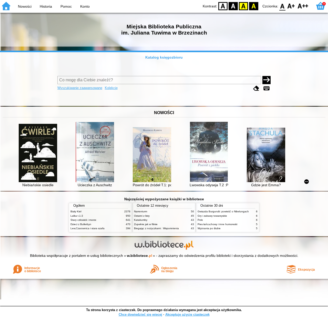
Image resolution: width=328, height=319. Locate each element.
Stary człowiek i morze (83, 219)
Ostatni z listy (142, 215)
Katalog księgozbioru (164, 57)
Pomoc (66, 6)
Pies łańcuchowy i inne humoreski (217, 224)
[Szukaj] (266, 80)
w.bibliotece (139, 256)
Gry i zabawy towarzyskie (212, 215)
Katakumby (140, 219)
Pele (200, 219)
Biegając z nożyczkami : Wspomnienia (156, 228)
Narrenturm (140, 211)
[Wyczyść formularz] (256, 88)
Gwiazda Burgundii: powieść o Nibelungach (223, 211)
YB (243, 6)
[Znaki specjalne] (266, 88)
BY (254, 6)
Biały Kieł (75, 211)
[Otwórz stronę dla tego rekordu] (39, 153)
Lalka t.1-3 (76, 215)
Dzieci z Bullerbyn (80, 224)
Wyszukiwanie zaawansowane (79, 88)
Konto (85, 6)
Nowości (25, 6)
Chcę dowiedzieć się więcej (140, 314)
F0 (282, 6)
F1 (291, 6)
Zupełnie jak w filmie (146, 224)
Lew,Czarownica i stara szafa (87, 228)
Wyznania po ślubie (209, 228)
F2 (303, 6)
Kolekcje (111, 88)
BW (233, 6)
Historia (46, 6)
